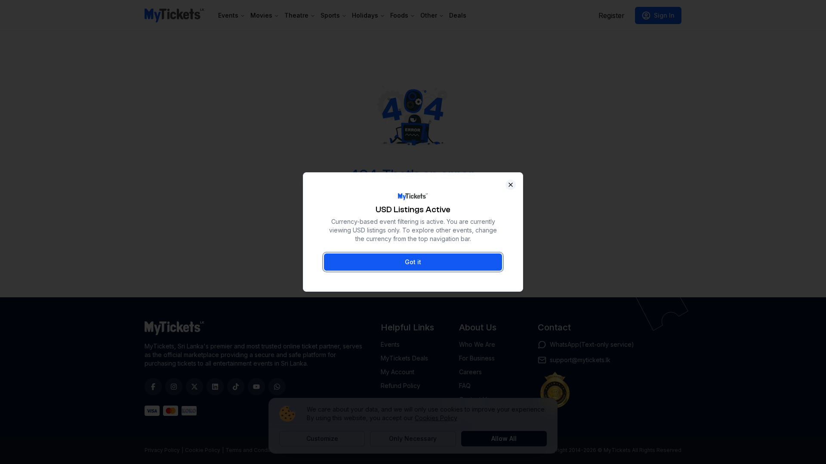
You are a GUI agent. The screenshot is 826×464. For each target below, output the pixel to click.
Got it (413, 262)
